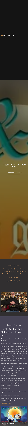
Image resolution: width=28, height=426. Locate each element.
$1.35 (24, 423)
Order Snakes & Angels (14, 172)
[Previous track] (2, 423)
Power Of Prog (6, 403)
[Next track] (7, 423)
